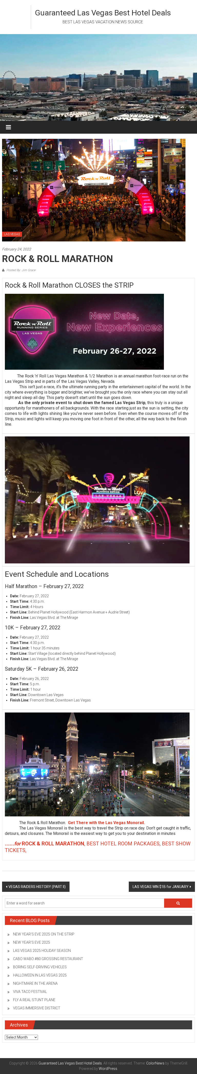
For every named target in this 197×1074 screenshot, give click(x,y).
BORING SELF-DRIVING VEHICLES (40, 967)
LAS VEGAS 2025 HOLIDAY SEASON (42, 951)
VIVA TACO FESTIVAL (30, 992)
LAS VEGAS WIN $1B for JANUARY (161, 887)
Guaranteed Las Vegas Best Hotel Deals (103, 12)
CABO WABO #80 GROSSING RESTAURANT (48, 959)
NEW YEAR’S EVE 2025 (31, 942)
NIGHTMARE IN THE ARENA (35, 983)
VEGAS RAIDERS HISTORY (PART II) (37, 887)
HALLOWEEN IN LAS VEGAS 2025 (40, 975)
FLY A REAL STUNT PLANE (34, 1000)
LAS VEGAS (12, 234)
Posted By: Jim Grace (20, 270)
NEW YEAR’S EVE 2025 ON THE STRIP (43, 934)
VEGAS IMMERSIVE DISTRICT (36, 1008)
